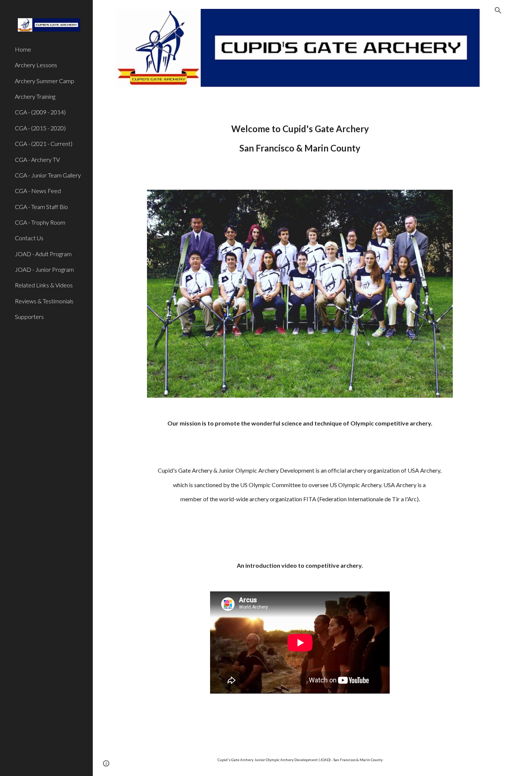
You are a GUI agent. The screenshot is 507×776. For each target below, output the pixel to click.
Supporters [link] (29, 316)
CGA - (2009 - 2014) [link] (40, 111)
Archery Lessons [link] (36, 64)
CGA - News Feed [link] (38, 190)
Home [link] (23, 49)
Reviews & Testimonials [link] (44, 300)
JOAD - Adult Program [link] (43, 253)
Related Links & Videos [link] (44, 284)
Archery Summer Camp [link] (44, 80)
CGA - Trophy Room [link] (40, 222)
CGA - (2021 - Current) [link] (43, 143)
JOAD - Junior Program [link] (44, 269)
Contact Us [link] (29, 237)
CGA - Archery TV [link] (37, 159)
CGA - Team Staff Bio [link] (41, 206)
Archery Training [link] (35, 96)
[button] (498, 10)
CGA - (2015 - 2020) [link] (40, 127)
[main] (300, 138)
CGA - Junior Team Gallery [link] (48, 175)
